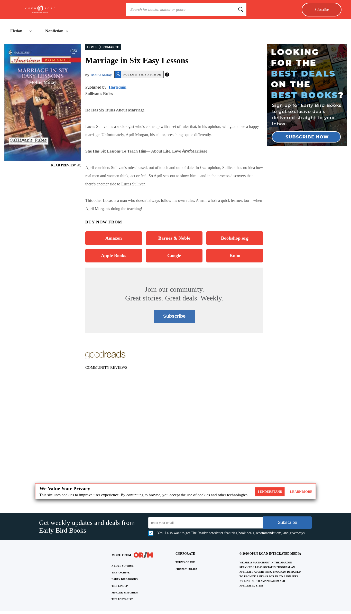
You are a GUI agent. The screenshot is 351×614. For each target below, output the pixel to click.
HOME (92, 47)
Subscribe (322, 9)
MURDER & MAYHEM (125, 592)
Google (174, 255)
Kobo (234, 255)
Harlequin (117, 87)
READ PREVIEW (63, 165)
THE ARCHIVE (121, 572)
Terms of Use (185, 562)
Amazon (113, 238)
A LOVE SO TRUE (123, 565)
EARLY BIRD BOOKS (125, 579)
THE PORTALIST (122, 599)
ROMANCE (111, 47)
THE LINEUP (120, 585)
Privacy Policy (187, 569)
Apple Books (113, 255)
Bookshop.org (234, 238)
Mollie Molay (101, 75)
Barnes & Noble (174, 238)
